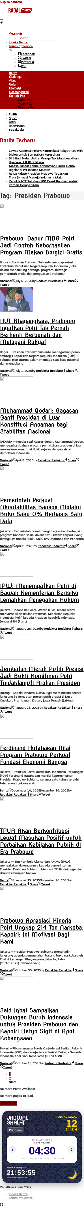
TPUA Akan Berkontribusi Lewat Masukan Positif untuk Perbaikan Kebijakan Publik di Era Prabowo (41, 841)
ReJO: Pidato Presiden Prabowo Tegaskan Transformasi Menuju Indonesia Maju (38, 175)
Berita (4, 790)
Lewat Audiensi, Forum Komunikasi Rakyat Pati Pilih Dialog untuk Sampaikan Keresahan (46, 152)
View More (8, 1103)
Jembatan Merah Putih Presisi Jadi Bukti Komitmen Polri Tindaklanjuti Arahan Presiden (42, 675)
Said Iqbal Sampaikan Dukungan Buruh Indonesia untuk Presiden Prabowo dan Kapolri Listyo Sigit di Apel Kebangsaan (39, 1024)
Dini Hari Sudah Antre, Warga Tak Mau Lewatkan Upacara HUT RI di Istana (44, 160)
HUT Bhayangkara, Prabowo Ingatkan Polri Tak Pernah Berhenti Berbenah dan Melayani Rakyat (37, 331)
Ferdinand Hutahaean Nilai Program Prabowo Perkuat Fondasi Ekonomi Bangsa (35, 754)
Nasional (6, 281)
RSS (23, 66)
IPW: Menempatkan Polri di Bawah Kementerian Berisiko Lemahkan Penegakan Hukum (39, 592)
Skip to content (11, 2)
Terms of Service (21, 1198)
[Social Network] (10, 50)
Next (12, 1082)
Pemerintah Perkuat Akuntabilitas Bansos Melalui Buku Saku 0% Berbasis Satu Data (41, 510)
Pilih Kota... (15, 1130)
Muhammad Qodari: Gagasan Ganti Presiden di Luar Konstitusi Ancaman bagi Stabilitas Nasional (39, 421)
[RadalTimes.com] (20, 15)
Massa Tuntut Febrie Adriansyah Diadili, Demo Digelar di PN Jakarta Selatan (42, 168)
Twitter (26, 58)
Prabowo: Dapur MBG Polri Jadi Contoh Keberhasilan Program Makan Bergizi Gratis (41, 245)
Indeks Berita (18, 1194)
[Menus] (1, 19)
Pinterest (27, 62)
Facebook (28, 54)
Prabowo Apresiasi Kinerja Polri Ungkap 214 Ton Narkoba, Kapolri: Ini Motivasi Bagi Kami (42, 931)
